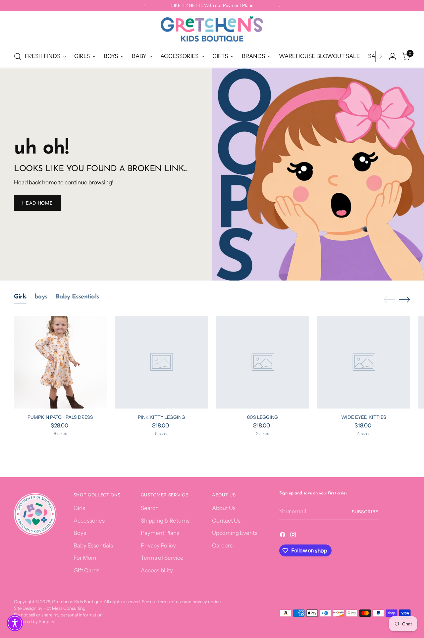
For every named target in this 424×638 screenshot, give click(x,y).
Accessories (89, 520)
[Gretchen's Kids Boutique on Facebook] (283, 536)
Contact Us (226, 520)
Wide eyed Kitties (363, 417)
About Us (224, 508)
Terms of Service (162, 557)
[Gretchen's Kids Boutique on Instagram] (294, 536)
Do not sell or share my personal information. (58, 614)
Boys (80, 533)
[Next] (279, 5)
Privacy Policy (158, 545)
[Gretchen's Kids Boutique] (212, 30)
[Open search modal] (17, 56)
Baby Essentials (93, 545)
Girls (79, 508)
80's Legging (262, 417)
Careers (222, 545)
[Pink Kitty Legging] (161, 362)
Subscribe (365, 511)
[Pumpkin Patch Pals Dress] (60, 362)
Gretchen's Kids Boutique (77, 601)
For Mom (85, 557)
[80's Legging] (262, 362)
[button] (15, 623)
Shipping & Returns (165, 520)
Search (150, 508)
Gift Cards (86, 570)
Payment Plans (160, 533)
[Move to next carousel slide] (404, 299)
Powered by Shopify (34, 621)
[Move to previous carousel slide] (389, 299)
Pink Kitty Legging (161, 417)
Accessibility (157, 570)
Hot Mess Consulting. (64, 608)
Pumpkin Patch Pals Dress (60, 417)
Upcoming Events (234, 533)
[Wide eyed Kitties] (363, 362)
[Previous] (145, 5)
